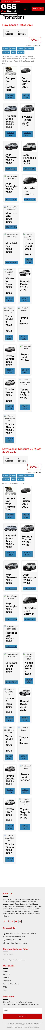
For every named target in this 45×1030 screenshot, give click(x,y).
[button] (25, 9)
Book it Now (10, 96)
